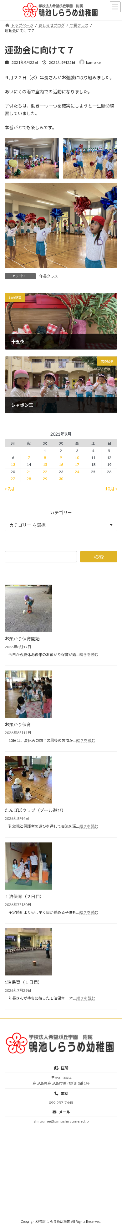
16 (61, 464)
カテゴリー (61, 512)
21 (29, 471)
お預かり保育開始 (22, 638)
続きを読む (88, 654)
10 (77, 457)
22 (45, 471)
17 (77, 464)
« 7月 (9, 488)
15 (45, 464)
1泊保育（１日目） (23, 982)
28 (29, 478)
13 (13, 464)
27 (13, 478)
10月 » (111, 488)
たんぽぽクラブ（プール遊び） (35, 810)
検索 (99, 557)
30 (61, 478)
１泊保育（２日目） (24, 896)
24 (77, 471)
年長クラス (48, 276)
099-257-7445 (61, 1102)
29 (45, 478)
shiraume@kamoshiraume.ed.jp (61, 1121)
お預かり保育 (18, 724)
